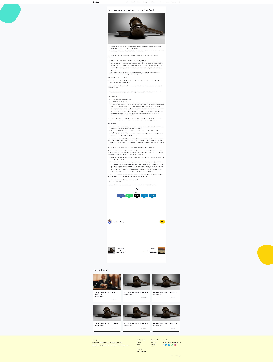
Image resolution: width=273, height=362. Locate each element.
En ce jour (174, 2)
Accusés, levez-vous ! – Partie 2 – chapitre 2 (106, 293)
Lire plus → (115, 299)
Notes (138, 2)
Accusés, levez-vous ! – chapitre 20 (136, 292)
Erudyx (96, 2)
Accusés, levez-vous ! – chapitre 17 (136, 323)
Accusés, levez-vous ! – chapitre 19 (165, 292)
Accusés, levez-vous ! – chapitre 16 (165, 323)
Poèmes (153, 2)
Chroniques (146, 2)
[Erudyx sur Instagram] (175, 345)
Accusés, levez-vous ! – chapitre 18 (107, 323)
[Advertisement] (136, 209)
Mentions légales (141, 351)
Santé (133, 2)
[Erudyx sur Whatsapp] (172, 345)
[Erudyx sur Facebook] (163, 345)
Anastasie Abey (118, 222)
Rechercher (179, 2)
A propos (153, 344)
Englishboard (160, 2)
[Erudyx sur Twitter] (166, 345)
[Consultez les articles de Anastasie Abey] (110, 221)
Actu (168, 2)
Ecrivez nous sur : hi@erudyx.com (172, 342)
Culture (127, 2)
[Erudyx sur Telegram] (169, 345)
